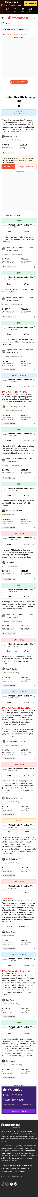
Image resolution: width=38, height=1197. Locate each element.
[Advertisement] (19, 57)
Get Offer (30, 3)
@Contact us (24, 1168)
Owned (5, 140)
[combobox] (19, 23)
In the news (5, 1168)
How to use (28, 1165)
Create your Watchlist (25, 167)
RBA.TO (8, 29)
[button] (19, 136)
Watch (26, 232)
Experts (13, 1165)
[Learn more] (34, 267)
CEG (22, 29)
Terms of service (19, 1172)
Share (9, 232)
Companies (5, 1165)
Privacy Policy (6, 1172)
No (5, 566)
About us (20, 1165)
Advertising (14, 1168)
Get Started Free (18, 1111)
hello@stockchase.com (9, 1160)
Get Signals (7, 167)
